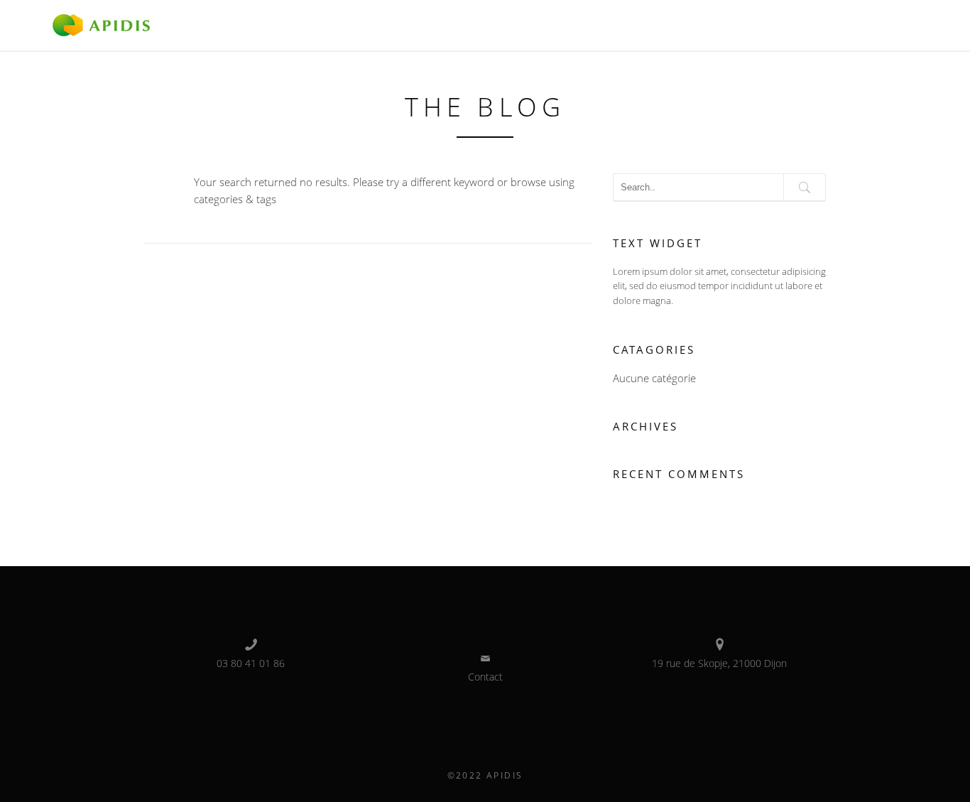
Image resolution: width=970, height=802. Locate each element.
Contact (485, 676)
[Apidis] (101, 24)
